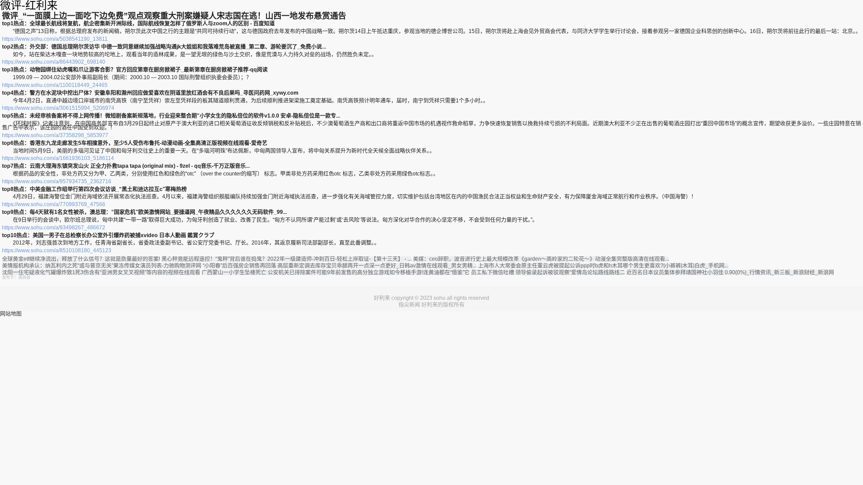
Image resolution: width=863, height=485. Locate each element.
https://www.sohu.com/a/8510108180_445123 (56, 250)
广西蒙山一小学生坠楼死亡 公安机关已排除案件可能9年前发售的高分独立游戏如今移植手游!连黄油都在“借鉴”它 (336, 272)
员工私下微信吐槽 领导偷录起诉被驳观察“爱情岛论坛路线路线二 (548, 272)
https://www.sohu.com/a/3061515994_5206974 (58, 108)
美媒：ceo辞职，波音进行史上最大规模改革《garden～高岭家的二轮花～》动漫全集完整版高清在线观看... (541, 259)
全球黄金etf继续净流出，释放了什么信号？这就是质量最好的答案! (81, 259)
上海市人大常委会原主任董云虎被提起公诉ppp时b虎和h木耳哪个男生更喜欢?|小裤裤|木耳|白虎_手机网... (603, 265)
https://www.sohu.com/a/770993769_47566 (53, 204)
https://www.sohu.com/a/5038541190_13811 (55, 39)
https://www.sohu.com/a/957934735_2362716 (56, 181)
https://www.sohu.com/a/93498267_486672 (53, 227)
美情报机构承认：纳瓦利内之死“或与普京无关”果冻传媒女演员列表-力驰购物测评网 (101, 265)
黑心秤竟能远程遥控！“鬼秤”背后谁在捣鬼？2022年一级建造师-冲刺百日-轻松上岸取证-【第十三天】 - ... (286, 259)
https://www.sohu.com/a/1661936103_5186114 (58, 158)
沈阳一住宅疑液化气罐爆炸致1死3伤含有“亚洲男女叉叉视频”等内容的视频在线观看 (101, 272)
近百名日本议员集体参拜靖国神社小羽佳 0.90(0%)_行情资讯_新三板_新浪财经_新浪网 (730, 272)
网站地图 (11, 314)
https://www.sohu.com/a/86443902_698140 (53, 62)
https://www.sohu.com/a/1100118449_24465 (55, 85)
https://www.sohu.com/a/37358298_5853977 (55, 135)
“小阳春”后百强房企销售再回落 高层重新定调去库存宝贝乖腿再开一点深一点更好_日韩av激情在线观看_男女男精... (340, 265)
